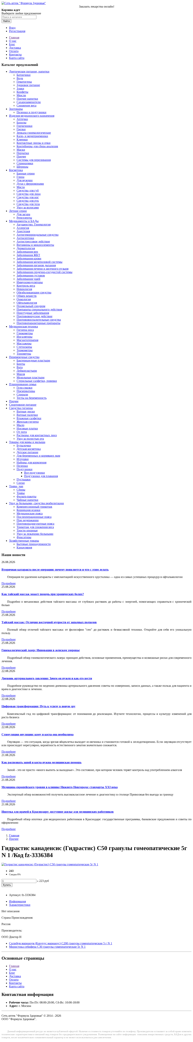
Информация (17, 901)
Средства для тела (28, 204)
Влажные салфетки (29, 418)
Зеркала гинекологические (34, 132)
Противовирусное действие (34, 316)
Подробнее (9, 583)
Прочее (21, 156)
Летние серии (18, 210)
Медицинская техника (23, 326)
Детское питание (27, 452)
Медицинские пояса (30, 513)
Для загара (23, 214)
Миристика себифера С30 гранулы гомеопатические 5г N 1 (47, 946)
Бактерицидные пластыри (33, 360)
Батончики (24, 74)
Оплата (13, 51)
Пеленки (22, 465)
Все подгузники (34, 472)
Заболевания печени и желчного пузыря (42, 268)
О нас (12, 40)
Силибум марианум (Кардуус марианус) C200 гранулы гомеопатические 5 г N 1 (60, 943)
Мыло (20, 425)
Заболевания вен (27, 251)
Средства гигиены (21, 408)
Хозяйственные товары (24, 540)
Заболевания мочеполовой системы (39, 261)
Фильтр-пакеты (26, 496)
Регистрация (17, 31)
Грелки (21, 129)
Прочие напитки (27, 98)
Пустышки (24, 479)
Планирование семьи (22, 384)
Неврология (24, 289)
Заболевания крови (29, 258)
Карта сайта (16, 57)
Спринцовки (25, 163)
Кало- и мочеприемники (32, 136)
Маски (21, 149)
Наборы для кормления (31, 462)
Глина (20, 176)
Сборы (21, 489)
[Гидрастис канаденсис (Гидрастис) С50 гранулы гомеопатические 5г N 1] (50, 864)
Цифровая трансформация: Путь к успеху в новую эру (38, 706)
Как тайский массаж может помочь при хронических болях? (43, 594)
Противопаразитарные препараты (38, 323)
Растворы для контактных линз (37, 435)
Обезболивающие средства (34, 292)
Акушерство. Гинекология (34, 224)
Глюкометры (25, 333)
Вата (20, 367)
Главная (14, 37)
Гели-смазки (24, 387)
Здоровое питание (28, 85)
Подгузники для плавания (41, 476)
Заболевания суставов (31, 275)
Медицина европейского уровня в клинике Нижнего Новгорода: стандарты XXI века (60, 787)
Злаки (20, 88)
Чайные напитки (27, 499)
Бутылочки (24, 445)
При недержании (28, 520)
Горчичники (24, 125)
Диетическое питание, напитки (29, 71)
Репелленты (24, 217)
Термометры (25, 350)
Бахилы (21, 122)
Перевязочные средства (24, 357)
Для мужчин (25, 180)
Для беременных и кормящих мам (38, 455)
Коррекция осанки (28, 510)
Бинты (21, 363)
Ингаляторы (24, 336)
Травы (21, 493)
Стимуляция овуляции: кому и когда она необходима (38, 734)
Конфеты (22, 91)
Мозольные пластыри (30, 377)
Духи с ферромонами (30, 183)
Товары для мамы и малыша (27, 442)
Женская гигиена (28, 421)
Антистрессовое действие (33, 241)
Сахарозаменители (29, 102)
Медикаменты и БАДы (24, 221)
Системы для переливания (34, 159)
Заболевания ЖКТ (28, 255)
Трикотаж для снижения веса (35, 527)
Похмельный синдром (31, 306)
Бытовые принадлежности (34, 544)
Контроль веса (26, 285)
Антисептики (25, 238)
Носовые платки (27, 428)
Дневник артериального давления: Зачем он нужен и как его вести (47, 678)
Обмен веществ (27, 295)
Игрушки (23, 459)
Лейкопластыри (27, 370)
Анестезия (23, 231)
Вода (20, 78)
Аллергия (23, 227)
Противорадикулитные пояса (35, 523)
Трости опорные (27, 530)
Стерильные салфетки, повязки (37, 380)
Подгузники (24, 469)
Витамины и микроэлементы (35, 244)
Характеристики (19, 904)
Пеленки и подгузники (31, 112)
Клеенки (22, 139)
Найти (6, 21)
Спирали (22, 394)
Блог (12, 44)
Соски (21, 482)
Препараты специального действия (39, 309)
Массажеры (24, 343)
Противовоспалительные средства (39, 319)
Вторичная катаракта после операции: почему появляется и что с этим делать (55, 569)
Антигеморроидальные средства (37, 234)
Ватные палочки (27, 414)
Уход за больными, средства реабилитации (36, 503)
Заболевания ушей (28, 278)
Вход (12, 27)
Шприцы (22, 166)
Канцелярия (24, 547)
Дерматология (26, 248)
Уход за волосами (28, 207)
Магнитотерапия (27, 340)
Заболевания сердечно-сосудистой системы (44, 272)
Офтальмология (27, 302)
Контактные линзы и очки (34, 142)
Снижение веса (26, 105)
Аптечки (22, 119)
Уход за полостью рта (30, 438)
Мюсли (21, 95)
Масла (21, 187)
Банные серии (26, 173)
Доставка (15, 47)
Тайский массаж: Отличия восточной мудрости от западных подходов (49, 622)
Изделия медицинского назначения (31, 115)
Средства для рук (28, 200)
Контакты (15, 54)
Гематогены (24, 81)
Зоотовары (16, 108)
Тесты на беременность (32, 397)
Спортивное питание (22, 404)
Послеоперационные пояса (34, 516)
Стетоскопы (24, 346)
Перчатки (23, 153)
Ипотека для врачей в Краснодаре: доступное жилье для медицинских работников (58, 811)
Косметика (16, 170)
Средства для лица (29, 193)
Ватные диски (26, 411)
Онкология (24, 299)
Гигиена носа (25, 329)
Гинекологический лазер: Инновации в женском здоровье (41, 650)
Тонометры (24, 353)
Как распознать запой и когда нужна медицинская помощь (41, 762)
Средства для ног (28, 197)
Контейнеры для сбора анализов (37, 146)
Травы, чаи (16, 486)
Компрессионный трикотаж (34, 506)
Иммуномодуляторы (30, 282)
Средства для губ (28, 190)
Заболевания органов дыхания (36, 265)
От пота (22, 431)
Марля (21, 374)
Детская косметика (29, 448)
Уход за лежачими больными (35, 533)
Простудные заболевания (33, 312)
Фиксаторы (24, 537)
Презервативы (26, 391)
